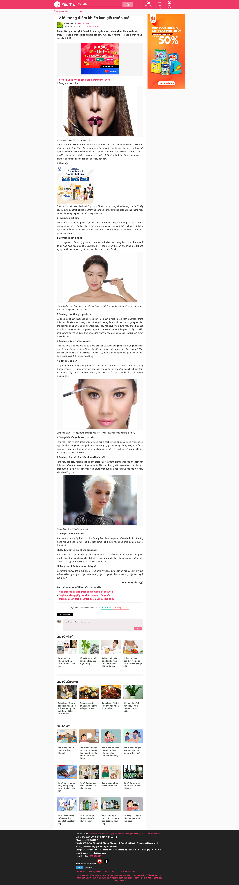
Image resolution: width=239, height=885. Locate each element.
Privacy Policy (111, 871)
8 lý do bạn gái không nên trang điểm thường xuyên (84, 80)
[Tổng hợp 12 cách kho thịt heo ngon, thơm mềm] (111, 692)
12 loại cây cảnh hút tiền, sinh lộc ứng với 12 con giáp (132, 707)
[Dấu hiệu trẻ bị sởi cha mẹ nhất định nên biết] (133, 804)
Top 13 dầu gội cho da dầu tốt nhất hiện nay (87, 818)
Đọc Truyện (159, 7)
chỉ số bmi (155, 833)
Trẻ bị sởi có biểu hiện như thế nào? (110, 784)
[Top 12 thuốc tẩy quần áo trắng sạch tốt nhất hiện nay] (67, 804)
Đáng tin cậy (122, 607)
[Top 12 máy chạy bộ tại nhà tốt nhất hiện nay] (133, 772)
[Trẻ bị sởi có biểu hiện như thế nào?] (111, 772)
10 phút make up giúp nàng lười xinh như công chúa (84, 595)
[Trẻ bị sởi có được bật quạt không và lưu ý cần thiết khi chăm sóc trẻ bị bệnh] (89, 736)
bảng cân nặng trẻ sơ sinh (113, 833)
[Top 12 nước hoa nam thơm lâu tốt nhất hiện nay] (89, 772)
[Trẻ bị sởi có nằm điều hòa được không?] (67, 736)
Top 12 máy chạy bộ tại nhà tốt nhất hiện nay (132, 785)
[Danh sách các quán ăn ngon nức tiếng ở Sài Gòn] (89, 692)
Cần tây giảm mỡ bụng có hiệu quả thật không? (88, 661)
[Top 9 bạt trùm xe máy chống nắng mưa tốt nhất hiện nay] (67, 772)
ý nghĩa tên (145, 833)
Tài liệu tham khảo (92, 26)
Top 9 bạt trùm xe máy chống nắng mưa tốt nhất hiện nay (66, 787)
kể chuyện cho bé (132, 833)
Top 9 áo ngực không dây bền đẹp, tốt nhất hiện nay (66, 662)
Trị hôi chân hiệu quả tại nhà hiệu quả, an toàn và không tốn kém (110, 662)
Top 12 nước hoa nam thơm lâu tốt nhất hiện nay (88, 785)
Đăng (138, 628)
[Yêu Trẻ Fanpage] (106, 864)
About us (81, 871)
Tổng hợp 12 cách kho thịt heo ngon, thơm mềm (110, 706)
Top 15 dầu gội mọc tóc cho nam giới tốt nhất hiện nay (110, 819)
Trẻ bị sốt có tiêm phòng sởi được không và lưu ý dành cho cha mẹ (110, 751)
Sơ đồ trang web (127, 871)
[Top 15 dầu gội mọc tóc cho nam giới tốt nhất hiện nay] (111, 804)
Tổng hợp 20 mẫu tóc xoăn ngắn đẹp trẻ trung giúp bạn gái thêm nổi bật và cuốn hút (67, 708)
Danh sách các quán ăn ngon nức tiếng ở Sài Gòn (88, 706)
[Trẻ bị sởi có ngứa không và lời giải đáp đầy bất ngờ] (133, 736)
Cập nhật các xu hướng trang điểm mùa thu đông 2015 (86, 592)
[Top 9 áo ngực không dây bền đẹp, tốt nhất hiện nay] (67, 647)
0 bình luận (65, 614)
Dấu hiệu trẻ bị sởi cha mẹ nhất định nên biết (132, 818)
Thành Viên (169, 7)
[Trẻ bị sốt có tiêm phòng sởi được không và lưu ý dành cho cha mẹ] (111, 736)
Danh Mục (149, 6)
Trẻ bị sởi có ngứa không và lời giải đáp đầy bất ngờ (132, 750)
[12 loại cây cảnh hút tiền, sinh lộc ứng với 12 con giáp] (133, 692)
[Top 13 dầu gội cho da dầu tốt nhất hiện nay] (89, 804)
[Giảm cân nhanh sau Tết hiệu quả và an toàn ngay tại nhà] (133, 647)
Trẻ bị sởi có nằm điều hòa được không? (66, 750)
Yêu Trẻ (68, 4)
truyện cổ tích (95, 833)
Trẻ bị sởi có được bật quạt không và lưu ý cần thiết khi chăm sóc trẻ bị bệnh (88, 752)
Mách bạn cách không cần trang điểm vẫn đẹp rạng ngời (87, 599)
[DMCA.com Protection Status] (85, 869)
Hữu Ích (107, 607)
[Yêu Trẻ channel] (100, 864)
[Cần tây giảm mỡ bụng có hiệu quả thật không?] (89, 647)
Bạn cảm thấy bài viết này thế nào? (86, 607)
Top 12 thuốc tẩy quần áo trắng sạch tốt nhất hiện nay (66, 819)
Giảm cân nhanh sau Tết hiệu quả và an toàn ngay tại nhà (133, 662)
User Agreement (95, 871)
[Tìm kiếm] (127, 4)
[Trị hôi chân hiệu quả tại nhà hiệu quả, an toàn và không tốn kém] (111, 647)
